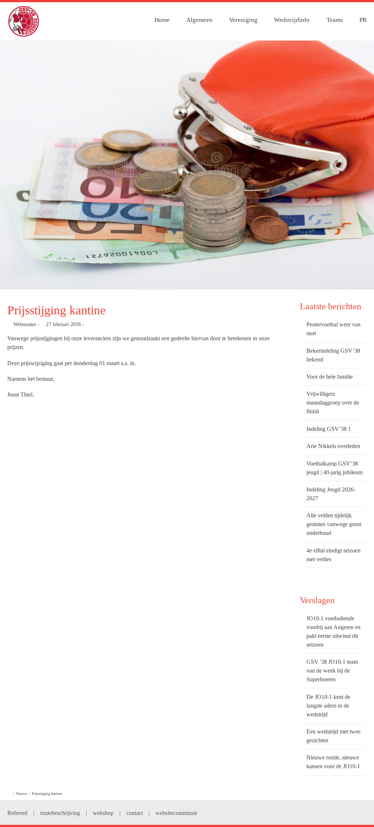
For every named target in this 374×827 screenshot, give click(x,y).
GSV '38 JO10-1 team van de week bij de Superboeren (332, 670)
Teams (335, 19)
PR (363, 19)
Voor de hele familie (329, 377)
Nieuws (21, 794)
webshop (103, 813)
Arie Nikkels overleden (333, 446)
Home (162, 19)
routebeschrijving (60, 813)
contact (134, 813)
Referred (17, 813)
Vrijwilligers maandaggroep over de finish (332, 402)
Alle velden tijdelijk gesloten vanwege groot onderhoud (333, 524)
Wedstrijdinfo (292, 19)
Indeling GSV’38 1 (328, 429)
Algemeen (199, 19)
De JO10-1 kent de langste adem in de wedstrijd (328, 705)
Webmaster (25, 324)
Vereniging (243, 19)
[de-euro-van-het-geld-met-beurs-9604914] (187, 165)
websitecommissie (176, 813)
